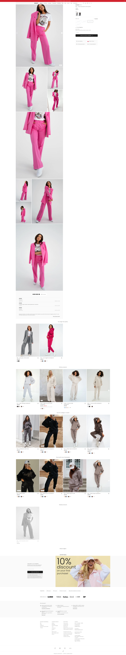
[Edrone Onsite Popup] (63, 327)
